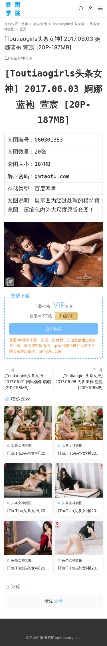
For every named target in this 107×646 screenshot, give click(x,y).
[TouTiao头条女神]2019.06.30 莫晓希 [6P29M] (27, 453)
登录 (58, 600)
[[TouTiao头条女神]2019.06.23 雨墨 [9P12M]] (28, 480)
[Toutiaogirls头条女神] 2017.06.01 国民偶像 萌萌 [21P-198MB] (27, 381)
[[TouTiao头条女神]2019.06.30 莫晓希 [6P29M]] (28, 423)
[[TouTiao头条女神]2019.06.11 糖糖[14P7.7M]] (79, 538)
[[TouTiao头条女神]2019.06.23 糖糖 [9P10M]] (79, 480)
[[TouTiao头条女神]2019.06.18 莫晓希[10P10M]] (28, 538)
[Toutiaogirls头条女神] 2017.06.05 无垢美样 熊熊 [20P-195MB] (79, 381)
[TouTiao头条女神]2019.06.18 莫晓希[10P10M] (27, 568)
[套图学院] (12, 8)
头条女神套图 (21, 58)
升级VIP (66, 315)
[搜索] (80, 8)
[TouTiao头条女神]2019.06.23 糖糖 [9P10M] (78, 511)
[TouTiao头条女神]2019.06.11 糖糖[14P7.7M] (78, 568)
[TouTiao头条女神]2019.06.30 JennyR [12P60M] (78, 453)
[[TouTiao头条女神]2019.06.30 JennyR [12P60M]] (79, 423)
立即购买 (54, 328)
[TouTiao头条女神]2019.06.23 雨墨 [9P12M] (27, 511)
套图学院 (47, 637)
